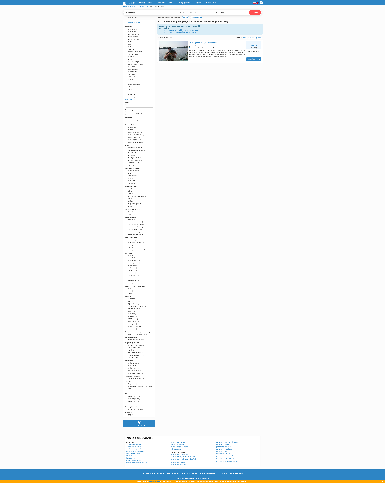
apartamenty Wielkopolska (180, 454)
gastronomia (132, 94)
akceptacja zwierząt (135, 148)
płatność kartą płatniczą (137, 409)
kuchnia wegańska (135, 227)
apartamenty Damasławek (224, 456)
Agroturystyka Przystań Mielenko (202, 42)
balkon (131, 173)
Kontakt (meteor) (159, 473)
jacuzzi (131, 288)
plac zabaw (133, 319)
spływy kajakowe (134, 275)
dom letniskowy (133, 37)
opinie (259, 37)
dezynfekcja (133, 384)
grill (130, 191)
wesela (131, 350)
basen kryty (133, 258)
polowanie (132, 273)
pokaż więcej (129, 99)
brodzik (131, 301)
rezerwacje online (134, 23)
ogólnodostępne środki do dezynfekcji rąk (140, 387)
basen (131, 255)
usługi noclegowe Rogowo (179, 447)
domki (131, 130)
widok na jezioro (134, 399)
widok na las (133, 401)
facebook (147, 473)
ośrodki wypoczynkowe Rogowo (136, 463)
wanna (131, 214)
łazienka (132, 178)
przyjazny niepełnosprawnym (139, 334)
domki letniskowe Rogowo (135, 451)
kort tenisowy (133, 270)
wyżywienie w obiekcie (136, 234)
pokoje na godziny (135, 240)
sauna (131, 291)
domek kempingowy (134, 39)
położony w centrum (136, 373)
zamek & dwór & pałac (135, 92)
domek (130, 42)
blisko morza (133, 368)
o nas (202, 473)
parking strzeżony (135, 158)
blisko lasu (132, 365)
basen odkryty (134, 260)
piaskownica (133, 316)
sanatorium (132, 74)
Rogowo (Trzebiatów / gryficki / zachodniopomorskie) (180, 30)
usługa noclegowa (134, 84)
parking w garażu (135, 160)
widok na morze (134, 404)
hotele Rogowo (131, 456)
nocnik (131, 311)
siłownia (132, 293)
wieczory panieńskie (136, 355)
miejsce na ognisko (135, 204)
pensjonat (131, 67)
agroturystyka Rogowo (133, 444)
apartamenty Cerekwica (223, 444)
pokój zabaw (133, 321)
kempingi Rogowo (132, 458)
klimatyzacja (133, 176)
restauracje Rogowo (177, 444)
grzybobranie (133, 265)
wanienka (132, 329)
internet (132, 153)
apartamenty (133, 127)
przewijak (132, 324)
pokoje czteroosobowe (136, 132)
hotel (129, 47)
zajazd (130, 89)
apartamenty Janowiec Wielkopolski (227, 442)
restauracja (131, 97)
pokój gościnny (133, 69)
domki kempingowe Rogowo (135, 449)
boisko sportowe (134, 263)
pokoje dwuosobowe (136, 135)
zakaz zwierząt (134, 165)
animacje (132, 299)
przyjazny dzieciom (135, 326)
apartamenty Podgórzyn (224, 449)
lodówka (132, 201)
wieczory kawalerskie (136, 352)
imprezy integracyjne (136, 345)
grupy (131, 415)
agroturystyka (132, 29)
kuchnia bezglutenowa (136, 224)
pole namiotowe (133, 72)
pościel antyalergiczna (136, 340)
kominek (132, 193)
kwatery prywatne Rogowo (135, 460)
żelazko (131, 183)
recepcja (132, 245)
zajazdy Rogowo (176, 449)
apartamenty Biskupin (178, 465)
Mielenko (191, 48)
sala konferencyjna (135, 347)
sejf (130, 247)
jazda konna (133, 268)
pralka (131, 211)
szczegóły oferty (253, 59)
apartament (132, 32)
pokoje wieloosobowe (136, 142)
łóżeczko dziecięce (135, 309)
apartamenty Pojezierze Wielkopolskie (183, 457)
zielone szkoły (133, 357)
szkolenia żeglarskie (136, 378)
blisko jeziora (133, 363)
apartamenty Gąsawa (178, 462)
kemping (131, 49)
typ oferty (128, 27)
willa (129, 87)
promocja (128, 117)
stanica (130, 79)
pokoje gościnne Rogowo (179, 442)
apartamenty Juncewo (223, 454)
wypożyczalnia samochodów (138, 250)
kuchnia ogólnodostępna (137, 196)
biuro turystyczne (134, 34)
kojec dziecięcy (134, 304)
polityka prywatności (190, 473)
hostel (130, 44)
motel (130, 59)
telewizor (132, 181)
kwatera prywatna (134, 54)
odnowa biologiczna (134, 62)
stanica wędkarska (134, 82)
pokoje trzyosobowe (135, 140)
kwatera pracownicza (135, 52)
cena (127, 103)
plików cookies (154, 481)
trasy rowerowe (134, 278)
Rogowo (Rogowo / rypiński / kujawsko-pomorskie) (179, 32)
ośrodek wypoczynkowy (135, 64)
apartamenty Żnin (222, 451)
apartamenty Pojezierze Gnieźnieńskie (184, 459)
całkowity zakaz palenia (137, 150)
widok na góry (134, 396)
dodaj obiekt (223, 473)
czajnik (131, 188)
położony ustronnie (135, 370)
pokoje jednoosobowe (136, 137)
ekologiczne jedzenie (136, 222)
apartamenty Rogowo (133, 446)
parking (131, 155)
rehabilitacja (133, 163)
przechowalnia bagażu (136, 242)
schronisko (131, 77)
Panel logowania (236, 473)
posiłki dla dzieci (134, 232)
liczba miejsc (129, 110)
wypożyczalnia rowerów (137, 283)
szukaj (256, 12)
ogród (131, 206)
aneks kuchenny (134, 171)
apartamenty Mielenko (223, 447)
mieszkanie (131, 57)
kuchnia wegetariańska (137, 229)
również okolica (131, 17)
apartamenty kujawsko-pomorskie (227, 461)
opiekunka (132, 314)
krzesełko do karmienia (137, 306)
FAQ (178, 473)
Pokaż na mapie (139, 425)
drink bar (132, 219)
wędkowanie (133, 280)
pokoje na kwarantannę (137, 391)
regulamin (171, 473)
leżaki (131, 198)
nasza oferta (211, 473)
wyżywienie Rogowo (133, 453)
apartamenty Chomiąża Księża (226, 458)
